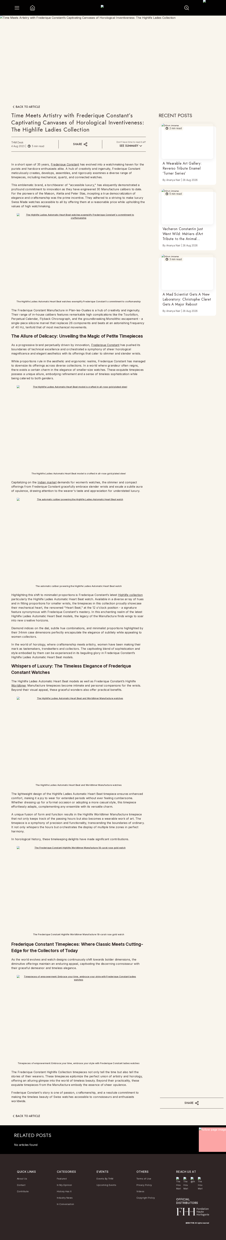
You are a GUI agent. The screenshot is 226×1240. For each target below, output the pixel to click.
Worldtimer (18, 685)
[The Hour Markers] (178, 1183)
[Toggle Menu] (17, 8)
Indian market (47, 482)
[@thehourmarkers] (193, 1180)
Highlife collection (130, 595)
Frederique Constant (65, 164)
